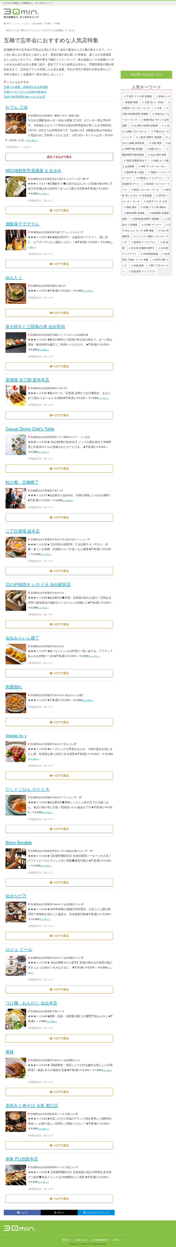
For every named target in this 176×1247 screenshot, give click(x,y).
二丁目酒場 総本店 (23, 531)
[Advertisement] (146, 44)
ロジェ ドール (19, 949)
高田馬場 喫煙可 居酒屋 (146, 218)
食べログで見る (59, 210)
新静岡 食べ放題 (135, 172)
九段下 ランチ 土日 (156, 201)
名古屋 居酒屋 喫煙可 (142, 248)
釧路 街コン (156, 148)
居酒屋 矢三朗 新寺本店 (27, 380)
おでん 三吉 (17, 107)
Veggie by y (16, 735)
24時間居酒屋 (150, 253)
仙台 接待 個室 (158, 154)
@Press (117, 1239)
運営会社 (66, 1239)
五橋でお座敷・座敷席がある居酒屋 (26, 87)
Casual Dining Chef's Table (30, 429)
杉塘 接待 (139, 265)
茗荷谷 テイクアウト (145, 242)
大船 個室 (156, 143)
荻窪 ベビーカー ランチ (146, 189)
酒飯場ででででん (22, 224)
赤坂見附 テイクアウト (143, 271)
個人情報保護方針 (100, 1239)
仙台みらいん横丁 (22, 638)
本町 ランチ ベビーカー (153, 166)
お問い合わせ (81, 1239)
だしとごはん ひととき (28, 789)
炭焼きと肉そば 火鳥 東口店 (32, 1105)
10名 (159, 108)
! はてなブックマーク (97, 1212)
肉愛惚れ (14, 687)
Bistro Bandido (19, 842)
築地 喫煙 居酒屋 (135, 213)
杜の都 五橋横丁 (22, 482)
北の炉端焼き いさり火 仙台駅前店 (38, 584)
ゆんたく (14, 277)
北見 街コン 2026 (154, 102)
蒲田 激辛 (131, 207)
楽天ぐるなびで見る (59, 157)
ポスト (60, 1212)
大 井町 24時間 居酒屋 (146, 125)
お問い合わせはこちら (148, 74)
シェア (23, 1212)
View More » (32, 140)
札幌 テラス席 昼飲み (154, 207)
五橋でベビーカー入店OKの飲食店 (25, 92)
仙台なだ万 (16, 896)
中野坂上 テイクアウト (151, 178)
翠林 (10, 1052)
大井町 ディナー (153, 224)
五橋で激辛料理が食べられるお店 (24, 97)
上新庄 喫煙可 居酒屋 (150, 137)
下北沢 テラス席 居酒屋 (139, 96)
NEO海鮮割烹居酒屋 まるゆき (34, 170)
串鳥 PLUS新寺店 (22, 1159)
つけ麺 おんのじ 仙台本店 (31, 1003)
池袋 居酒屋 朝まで (136, 160)
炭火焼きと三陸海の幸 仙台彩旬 (35, 326)
